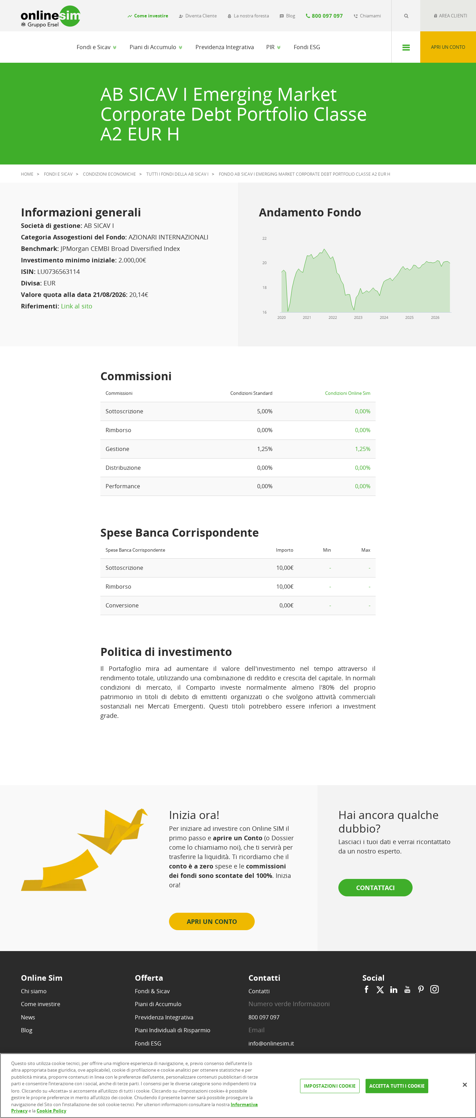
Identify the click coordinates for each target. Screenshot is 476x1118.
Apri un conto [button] (212, 921)
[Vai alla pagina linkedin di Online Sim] (394, 989)
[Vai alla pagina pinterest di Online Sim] (421, 989)
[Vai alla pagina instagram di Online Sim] (434, 989)
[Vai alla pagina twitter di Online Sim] (380, 989)
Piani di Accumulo (154, 47)
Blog (26, 1030)
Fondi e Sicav (94, 47)
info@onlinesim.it (271, 1043)
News (28, 1017)
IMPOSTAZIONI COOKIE (329, 1086)
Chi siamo (34, 991)
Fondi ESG (307, 47)
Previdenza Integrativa (224, 47)
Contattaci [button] (375, 887)
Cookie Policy (51, 1111)
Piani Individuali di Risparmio (172, 1030)
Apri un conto (448, 47)
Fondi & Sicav (152, 991)
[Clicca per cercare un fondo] (406, 16)
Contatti (259, 991)
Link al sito (76, 306)
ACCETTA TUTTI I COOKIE (397, 1086)
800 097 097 (263, 1017)
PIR (271, 47)
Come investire (40, 1004)
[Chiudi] (465, 1084)
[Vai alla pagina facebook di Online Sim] (367, 989)
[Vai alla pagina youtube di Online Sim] (407, 989)
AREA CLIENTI (452, 16)
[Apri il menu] (405, 47)
